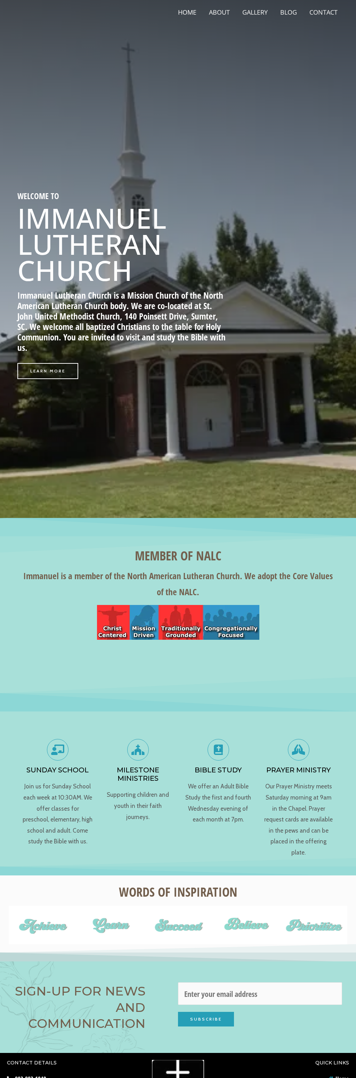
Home (187, 12)
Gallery (255, 12)
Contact (323, 12)
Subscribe (206, 1019)
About (219, 12)
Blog (288, 12)
